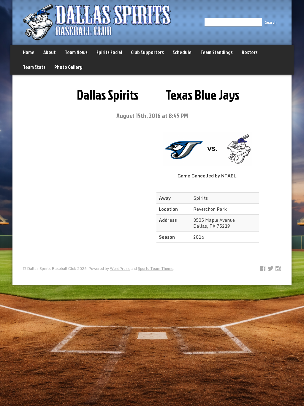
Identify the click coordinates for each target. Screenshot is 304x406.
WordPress (120, 268)
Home (28, 52)
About (49, 52)
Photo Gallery (68, 67)
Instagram (278, 268)
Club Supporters (147, 52)
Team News (76, 52)
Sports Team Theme (155, 268)
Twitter (270, 268)
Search (270, 22)
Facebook (262, 268)
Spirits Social (109, 52)
